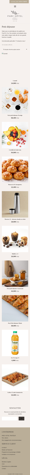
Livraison (4, 447)
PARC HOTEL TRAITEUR (9, 435)
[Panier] (7, 1)
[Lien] (15, 16)
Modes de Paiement (7, 450)
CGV (3, 464)
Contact (4, 468)
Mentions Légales (6, 461)
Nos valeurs (5, 438)
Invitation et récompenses (8, 454)
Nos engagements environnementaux (11, 440)
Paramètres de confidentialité (9, 466)
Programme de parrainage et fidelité (11, 452)
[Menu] (15, 6)
